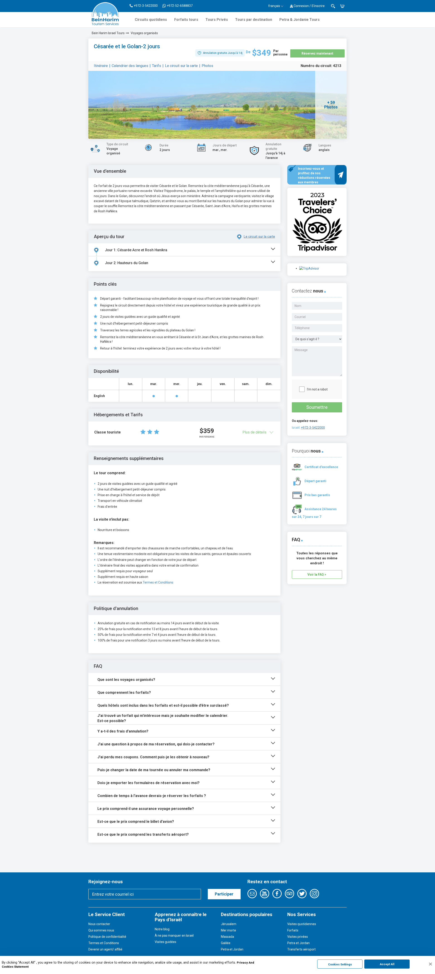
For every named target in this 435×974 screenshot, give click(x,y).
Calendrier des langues (130, 66)
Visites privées (297, 936)
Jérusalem (228, 924)
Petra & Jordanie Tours (299, 19)
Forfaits (292, 930)
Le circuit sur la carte (181, 66)
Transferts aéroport (301, 949)
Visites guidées (165, 942)
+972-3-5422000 (313, 427)
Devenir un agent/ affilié (105, 949)
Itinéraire (101, 66)
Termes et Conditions (158, 582)
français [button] (274, 6)
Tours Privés (216, 19)
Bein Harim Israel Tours (108, 33)
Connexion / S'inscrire (309, 6)
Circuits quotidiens (151, 19)
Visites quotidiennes (301, 924)
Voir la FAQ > (316, 574)
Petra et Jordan (232, 949)
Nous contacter (99, 924)
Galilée (225, 943)
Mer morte (228, 930)
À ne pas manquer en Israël (174, 935)
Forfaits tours (186, 19)
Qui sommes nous (101, 930)
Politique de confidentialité (107, 936)
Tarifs (156, 66)
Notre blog (162, 929)
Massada (227, 936)
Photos (207, 66)
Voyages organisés (144, 33)
